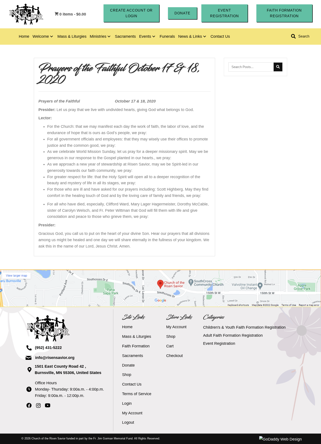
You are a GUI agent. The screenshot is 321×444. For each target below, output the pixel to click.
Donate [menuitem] (128, 365)
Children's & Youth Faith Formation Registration (244, 327)
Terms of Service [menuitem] (136, 394)
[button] (131, 13)
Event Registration (219, 343)
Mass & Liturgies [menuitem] (136, 336)
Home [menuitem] (127, 327)
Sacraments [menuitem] (132, 355)
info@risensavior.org (54, 357)
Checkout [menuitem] (174, 355)
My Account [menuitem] (132, 413)
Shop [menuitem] (126, 374)
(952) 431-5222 (48, 347)
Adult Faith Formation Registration (233, 335)
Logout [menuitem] (128, 422)
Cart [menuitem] (170, 346)
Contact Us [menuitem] (132, 384)
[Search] (278, 67)
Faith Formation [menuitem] (136, 346)
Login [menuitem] (127, 403)
